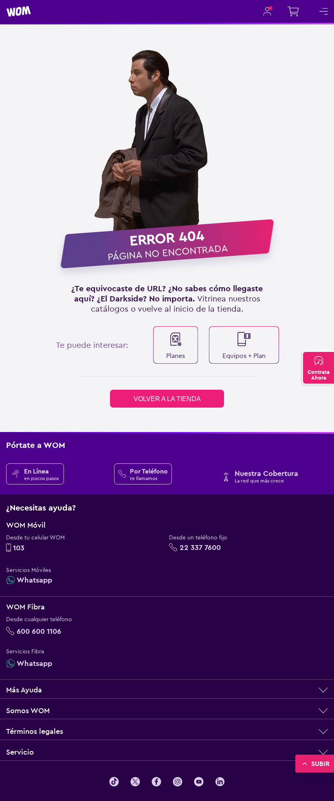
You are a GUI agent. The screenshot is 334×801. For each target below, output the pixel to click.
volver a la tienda (167, 398)
